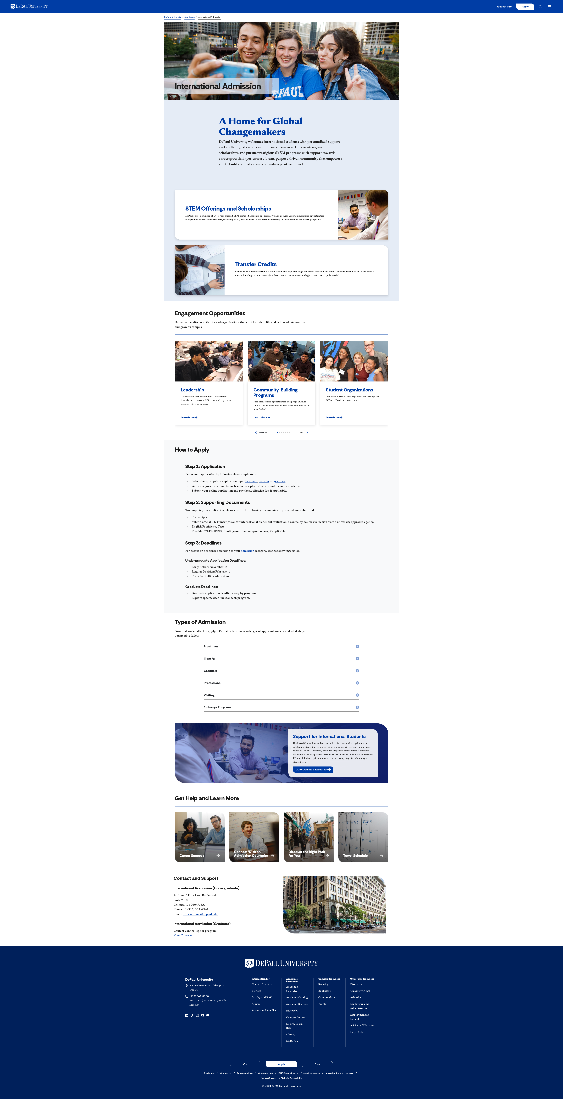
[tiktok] (192, 1015)
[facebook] (202, 1015)
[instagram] (197, 1015)
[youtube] (207, 1015)
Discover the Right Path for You (307, 853)
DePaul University (172, 17)
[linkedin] (186, 1015)
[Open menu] (550, 6)
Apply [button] (281, 1064)
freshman (251, 481)
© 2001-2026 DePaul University (281, 1086)
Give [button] (317, 1064)
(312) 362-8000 (199, 996)
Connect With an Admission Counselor (251, 853)
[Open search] (541, 6)
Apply (525, 6)
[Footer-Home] (281, 963)
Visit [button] (246, 1064)
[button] (189, 417)
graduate (279, 481)
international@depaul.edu (200, 914)
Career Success (191, 855)
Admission (189, 17)
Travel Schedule (355, 855)
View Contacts (183, 935)
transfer (264, 481)
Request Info (504, 6)
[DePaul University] (33, 6)
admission (248, 551)
